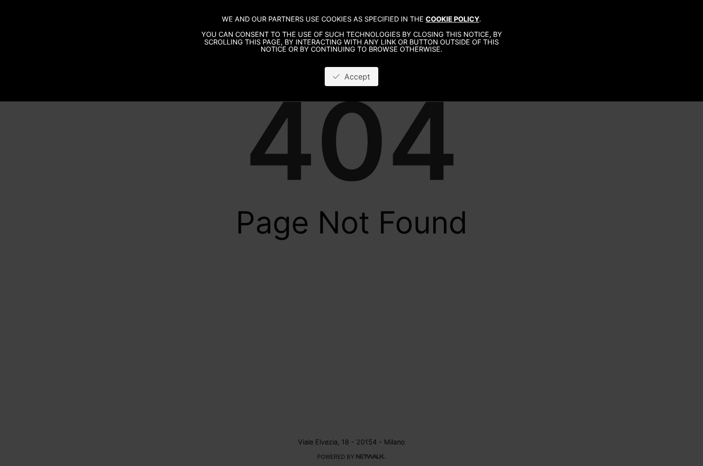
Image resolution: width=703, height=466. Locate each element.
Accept (355, 76)
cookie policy (452, 19)
